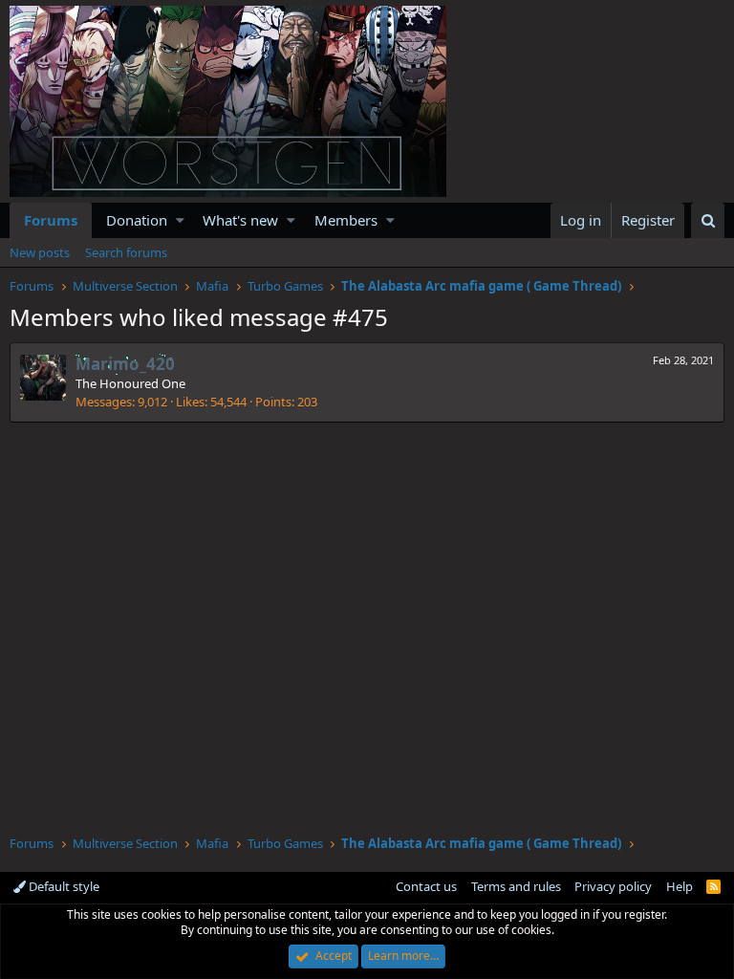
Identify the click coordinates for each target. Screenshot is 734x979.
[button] (180, 220)
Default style (62, 886)
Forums (50, 219)
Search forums (126, 252)
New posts (40, 252)
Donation (136, 219)
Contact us (426, 886)
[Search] (707, 220)
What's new (240, 219)
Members (346, 219)
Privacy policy (613, 886)
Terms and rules (516, 886)
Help (679, 886)
